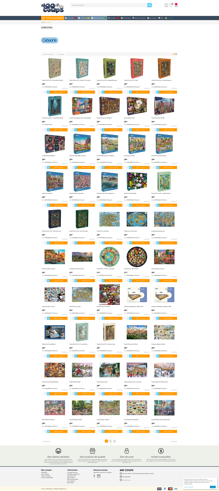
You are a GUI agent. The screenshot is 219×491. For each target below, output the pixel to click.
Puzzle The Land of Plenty (131, 344)
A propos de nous (72, 472)
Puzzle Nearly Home (102, 382)
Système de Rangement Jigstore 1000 (161, 306)
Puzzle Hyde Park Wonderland (160, 382)
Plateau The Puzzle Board (48, 344)
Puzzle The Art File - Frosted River (78, 344)
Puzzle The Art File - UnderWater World (52, 118)
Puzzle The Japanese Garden (159, 155)
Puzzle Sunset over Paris (158, 268)
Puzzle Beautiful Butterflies (131, 419)
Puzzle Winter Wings (74, 382)
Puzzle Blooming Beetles (48, 155)
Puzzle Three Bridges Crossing (77, 155)
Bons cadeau (71, 477)
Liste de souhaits (46, 476)
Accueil (43, 22)
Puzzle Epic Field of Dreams (76, 268)
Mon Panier (70, 482)
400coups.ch (63, 489)
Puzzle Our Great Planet (130, 231)
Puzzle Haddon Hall (129, 118)
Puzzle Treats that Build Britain (50, 382)
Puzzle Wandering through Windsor (161, 419)
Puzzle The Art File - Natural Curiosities (79, 80)
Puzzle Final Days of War (158, 118)
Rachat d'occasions (72, 479)
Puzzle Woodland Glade (75, 419)
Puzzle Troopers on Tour (48, 306)
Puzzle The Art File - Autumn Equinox (161, 80)
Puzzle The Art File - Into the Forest (51, 231)
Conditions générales (73, 474)
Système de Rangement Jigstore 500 (133, 306)
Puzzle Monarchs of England (104, 118)
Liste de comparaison (47, 477)
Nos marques (71, 481)
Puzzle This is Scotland (103, 231)
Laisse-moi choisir (188, 487)
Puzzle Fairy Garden (129, 155)
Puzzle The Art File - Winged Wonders (107, 80)
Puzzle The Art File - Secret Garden (78, 231)
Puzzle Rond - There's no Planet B (105, 268)
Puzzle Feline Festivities (48, 419)
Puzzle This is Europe (74, 306)
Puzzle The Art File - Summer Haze (106, 344)
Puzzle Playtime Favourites (76, 193)
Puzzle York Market (47, 193)
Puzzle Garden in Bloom (103, 419)
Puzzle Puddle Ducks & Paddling (105, 155)
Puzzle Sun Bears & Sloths (158, 344)
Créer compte (45, 474)
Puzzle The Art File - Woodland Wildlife (52, 80)
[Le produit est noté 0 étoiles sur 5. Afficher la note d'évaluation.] (65, 88)
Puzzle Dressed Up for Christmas (133, 382)
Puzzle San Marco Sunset (48, 268)
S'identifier (44, 472)
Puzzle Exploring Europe (158, 231)
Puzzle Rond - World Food (131, 268)
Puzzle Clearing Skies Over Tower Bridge (80, 118)
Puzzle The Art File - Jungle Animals (161, 193)
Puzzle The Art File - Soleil (131, 80)
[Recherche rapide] (149, 5)
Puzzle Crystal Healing (130, 193)
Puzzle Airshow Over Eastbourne (105, 193)
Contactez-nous (71, 476)
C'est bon (212, 487)
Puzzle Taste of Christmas (103, 306)
